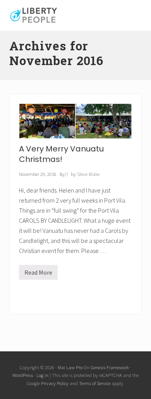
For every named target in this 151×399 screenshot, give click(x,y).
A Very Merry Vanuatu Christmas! (61, 154)
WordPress (22, 375)
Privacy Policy (55, 383)
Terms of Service (94, 383)
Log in (42, 375)
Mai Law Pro (70, 367)
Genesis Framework (110, 367)
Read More (41, 274)
